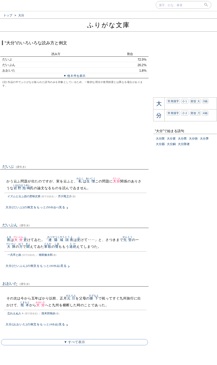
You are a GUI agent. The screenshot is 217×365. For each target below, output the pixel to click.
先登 (127, 240)
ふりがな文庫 (108, 24)
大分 (116, 181)
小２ (185, 113)
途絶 (73, 246)
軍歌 (47, 246)
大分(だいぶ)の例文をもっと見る (35, 207)
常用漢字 (173, 101)
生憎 (91, 181)
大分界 (204, 138)
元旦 (71, 298)
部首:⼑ (195, 113)
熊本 (25, 305)
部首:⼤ (195, 101)
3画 (205, 101)
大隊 (11, 246)
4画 (205, 113)
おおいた (16, 283)
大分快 (193, 138)
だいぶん (16, 225)
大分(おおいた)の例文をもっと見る (35, 324)
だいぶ (14, 166)
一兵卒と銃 (14, 254)
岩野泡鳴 (22, 188)
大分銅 (171, 144)
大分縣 (160, 144)
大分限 (160, 138)
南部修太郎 (46, 254)
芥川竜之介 (65, 196)
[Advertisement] (74, 125)
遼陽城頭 (58, 240)
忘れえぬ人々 (15, 313)
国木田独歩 (48, 313)
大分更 (171, 138)
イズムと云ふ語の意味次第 (23, 196)
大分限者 (184, 144)
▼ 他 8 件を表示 (74, 75)
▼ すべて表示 (74, 342)
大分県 (182, 138)
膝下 (94, 298)
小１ (185, 101)
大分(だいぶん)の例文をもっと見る (36, 265)
